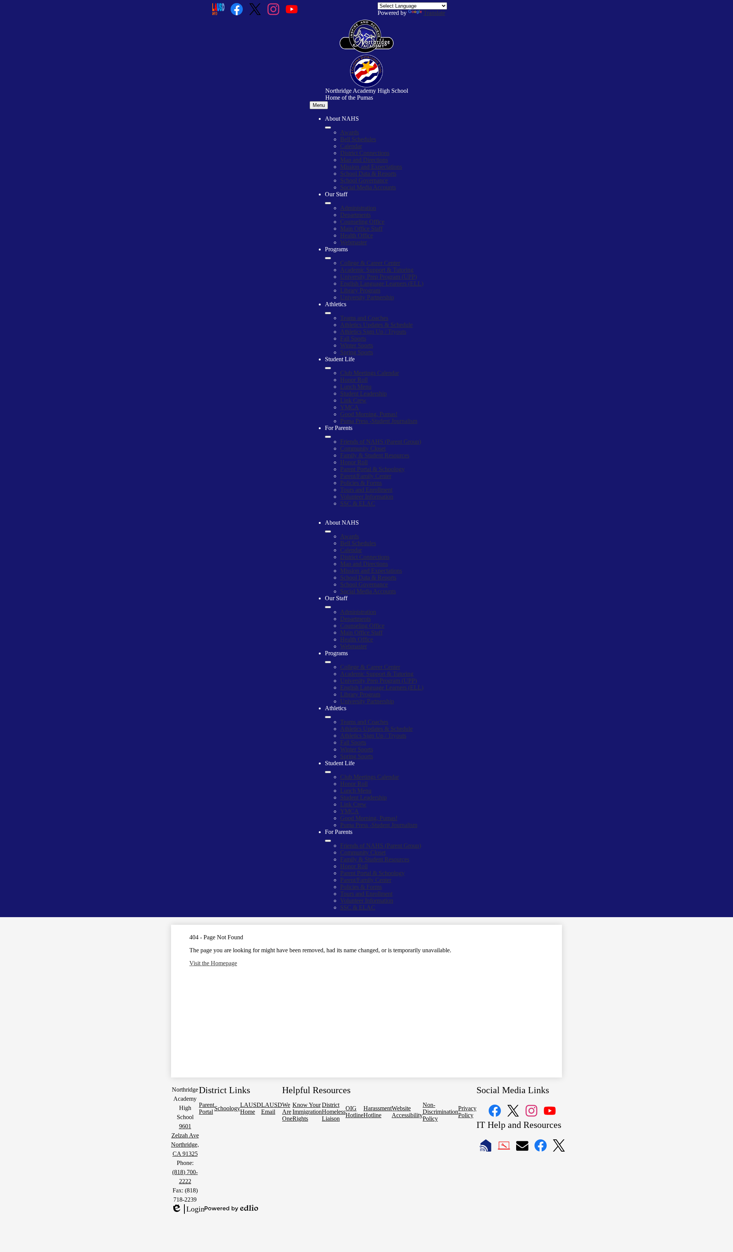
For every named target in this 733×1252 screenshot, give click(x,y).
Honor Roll (354, 379)
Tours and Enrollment (366, 489)
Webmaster (353, 242)
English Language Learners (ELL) (381, 283)
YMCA (349, 407)
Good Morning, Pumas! (368, 414)
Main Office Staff (361, 228)
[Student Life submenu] (328, 368)
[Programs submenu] (328, 258)
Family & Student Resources (374, 455)
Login (188, 1209)
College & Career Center (370, 263)
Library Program (360, 290)
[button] (328, 531)
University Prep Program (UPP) (378, 276)
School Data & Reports (368, 173)
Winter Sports (356, 345)
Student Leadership (363, 393)
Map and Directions (364, 160)
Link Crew (353, 400)
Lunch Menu (355, 386)
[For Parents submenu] (328, 437)
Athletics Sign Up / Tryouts (373, 331)
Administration (358, 208)
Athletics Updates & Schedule (376, 324)
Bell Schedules (358, 139)
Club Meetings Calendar (369, 373)
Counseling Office (362, 221)
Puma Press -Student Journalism (378, 421)
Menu (319, 105)
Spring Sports (356, 352)
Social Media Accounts (368, 187)
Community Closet (363, 448)
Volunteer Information (366, 496)
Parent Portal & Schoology (372, 469)
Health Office (356, 235)
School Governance (364, 180)
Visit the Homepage (213, 963)
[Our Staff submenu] (328, 203)
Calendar (351, 146)
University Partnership (367, 297)
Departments (355, 215)
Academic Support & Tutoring (376, 270)
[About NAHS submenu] (328, 127)
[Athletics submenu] (328, 313)
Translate (434, 13)
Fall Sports (353, 338)
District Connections (364, 153)
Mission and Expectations (371, 166)
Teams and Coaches (364, 318)
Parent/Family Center (365, 476)
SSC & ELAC (357, 503)
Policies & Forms (361, 483)
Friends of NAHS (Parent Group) (380, 441)
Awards (349, 132)
